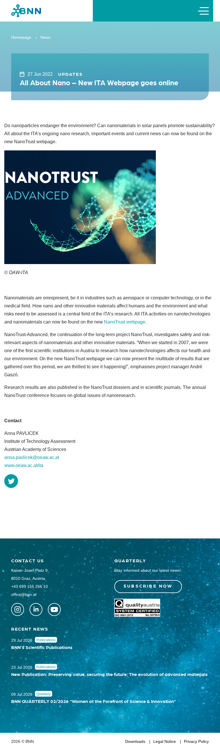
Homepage (21, 37)
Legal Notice (164, 741)
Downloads (135, 741)
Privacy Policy (196, 741)
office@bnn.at (23, 594)
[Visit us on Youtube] (54, 609)
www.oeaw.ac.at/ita (23, 465)
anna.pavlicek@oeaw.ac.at (31, 457)
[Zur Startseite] (26, 10)
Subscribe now (148, 585)
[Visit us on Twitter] (17, 609)
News (45, 37)
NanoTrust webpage (124, 321)
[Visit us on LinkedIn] (36, 609)
